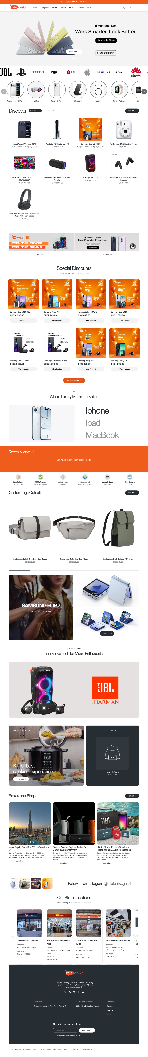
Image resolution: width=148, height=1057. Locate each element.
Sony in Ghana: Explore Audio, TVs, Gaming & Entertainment (70, 848)
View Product (23, 320)
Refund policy (74, 1049)
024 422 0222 (116, 956)
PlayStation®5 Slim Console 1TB (57, 144)
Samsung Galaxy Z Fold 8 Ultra (55, 361)
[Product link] (24, 129)
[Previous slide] (13, 936)
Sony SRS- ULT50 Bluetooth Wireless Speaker (57, 178)
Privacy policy (76, 1035)
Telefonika (18, 1049)
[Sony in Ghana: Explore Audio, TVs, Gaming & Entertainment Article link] (74, 823)
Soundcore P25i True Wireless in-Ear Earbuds (123, 178)
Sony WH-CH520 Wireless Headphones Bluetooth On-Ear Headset (24, 214)
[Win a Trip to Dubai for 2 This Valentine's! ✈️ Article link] (30, 823)
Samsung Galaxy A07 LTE (87, 312)
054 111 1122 (56, 960)
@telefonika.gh (115, 883)
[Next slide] (135, 936)
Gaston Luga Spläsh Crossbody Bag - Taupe (30, 559)
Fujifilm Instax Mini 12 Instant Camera (123, 144)
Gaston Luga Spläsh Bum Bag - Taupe (74, 559)
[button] (124, 7)
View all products (74, 380)
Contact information (60, 1049)
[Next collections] (144, 91)
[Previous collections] (4, 91)
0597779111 (27, 954)
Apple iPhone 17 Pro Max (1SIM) (24, 144)
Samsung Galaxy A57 (85, 361)
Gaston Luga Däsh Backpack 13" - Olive (118, 559)
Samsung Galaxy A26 (119, 361)
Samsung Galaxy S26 (119, 312)
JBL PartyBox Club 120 (90, 177)
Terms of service (87, 1049)
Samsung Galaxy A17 (51, 312)
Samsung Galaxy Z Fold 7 (90, 144)
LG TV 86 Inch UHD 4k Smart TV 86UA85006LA (24, 178)
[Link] (41, 242)
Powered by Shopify (30, 1049)
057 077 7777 (87, 957)
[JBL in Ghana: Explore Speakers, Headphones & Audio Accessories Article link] (118, 823)
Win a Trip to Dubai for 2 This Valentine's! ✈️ (29, 848)
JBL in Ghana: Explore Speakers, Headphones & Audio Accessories (114, 848)
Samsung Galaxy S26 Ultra (20, 312)
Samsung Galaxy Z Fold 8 (19, 361)
